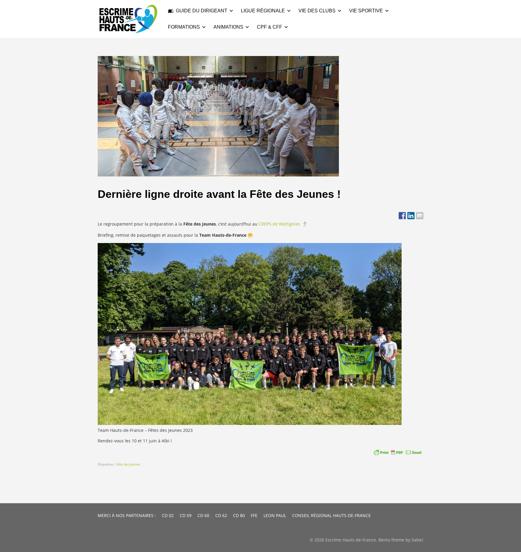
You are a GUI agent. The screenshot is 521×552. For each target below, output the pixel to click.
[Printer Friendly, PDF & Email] (397, 452)
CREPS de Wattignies (279, 224)
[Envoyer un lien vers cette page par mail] (419, 215)
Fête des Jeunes (128, 464)
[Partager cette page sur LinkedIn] (411, 215)
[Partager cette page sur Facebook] (402, 215)
